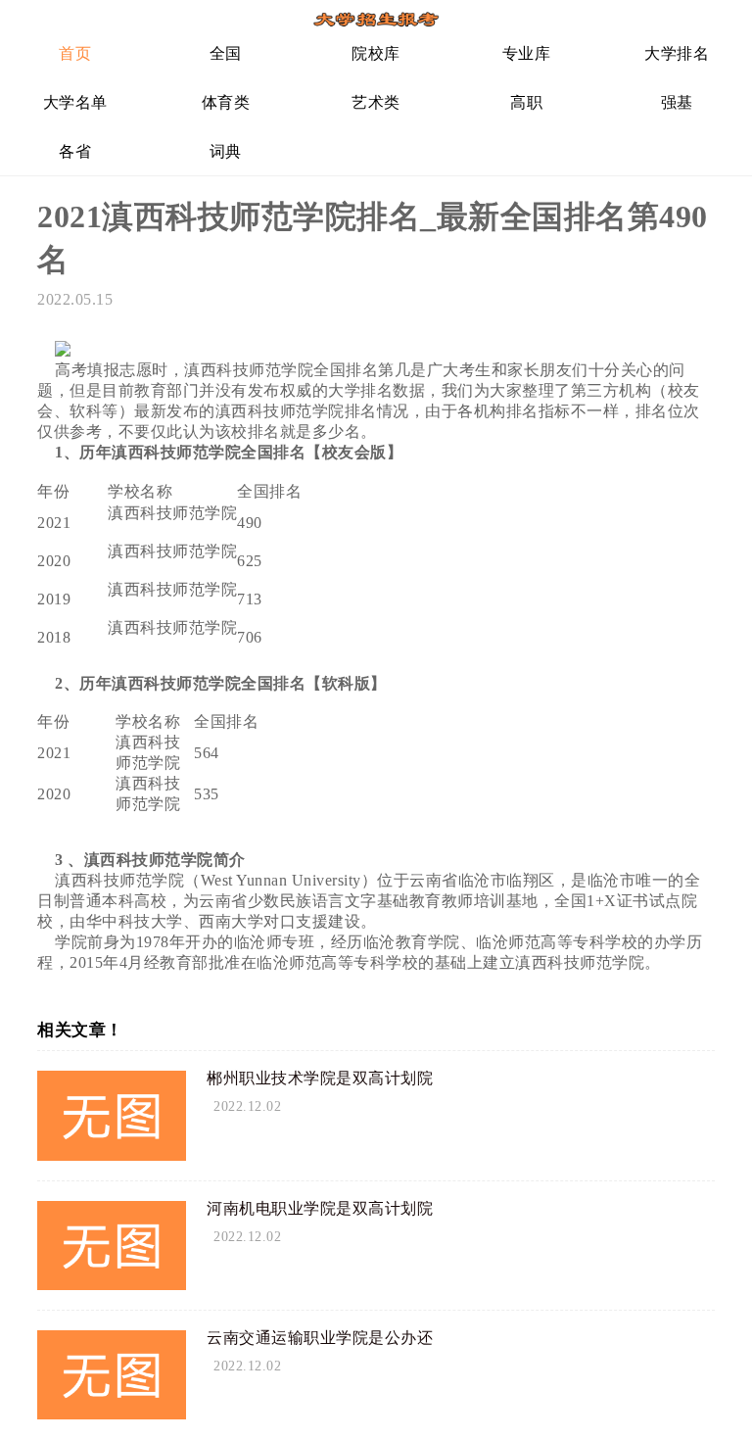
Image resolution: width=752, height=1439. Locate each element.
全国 (226, 53)
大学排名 (676, 53)
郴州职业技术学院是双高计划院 (320, 1078)
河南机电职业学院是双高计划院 (320, 1208)
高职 (526, 102)
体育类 (226, 102)
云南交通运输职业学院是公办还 (320, 1337)
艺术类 (376, 102)
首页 (75, 53)
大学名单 (75, 102)
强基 (677, 102)
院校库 (376, 53)
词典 (226, 151)
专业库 (526, 53)
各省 (75, 151)
